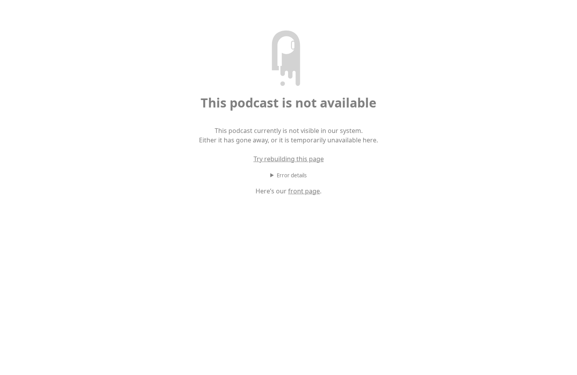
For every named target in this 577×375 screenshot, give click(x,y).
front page (304, 191)
